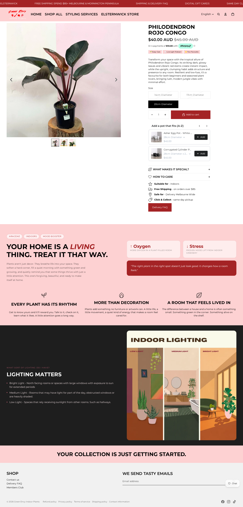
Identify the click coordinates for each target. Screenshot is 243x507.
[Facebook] (223, 502)
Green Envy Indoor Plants (27, 501)
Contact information (119, 501)
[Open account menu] (225, 14)
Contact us (13, 479)
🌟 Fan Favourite (192, 52)
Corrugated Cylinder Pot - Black (178, 149)
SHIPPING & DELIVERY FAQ (142, 3)
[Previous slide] (10, 80)
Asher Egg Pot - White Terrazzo (178, 133)
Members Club (15, 487)
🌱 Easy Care (155, 52)
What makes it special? (171, 169)
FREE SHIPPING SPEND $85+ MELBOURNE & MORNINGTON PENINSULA (66, 3)
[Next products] (206, 126)
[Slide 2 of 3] (63, 142)
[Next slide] (117, 80)
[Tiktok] (234, 502)
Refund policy (50, 501)
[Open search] (218, 14)
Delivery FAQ (160, 207)
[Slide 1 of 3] (55, 142)
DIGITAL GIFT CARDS (187, 3)
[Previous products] (199, 126)
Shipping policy (99, 501)
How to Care (163, 176)
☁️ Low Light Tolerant (172, 52)
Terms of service (82, 501)
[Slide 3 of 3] (72, 142)
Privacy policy (65, 501)
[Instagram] (229, 502)
